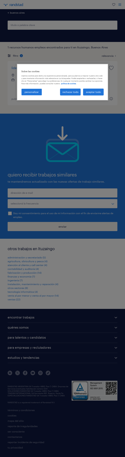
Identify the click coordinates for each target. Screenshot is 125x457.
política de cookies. (68, 84)
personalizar (32, 91)
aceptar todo (93, 91)
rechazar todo (70, 91)
